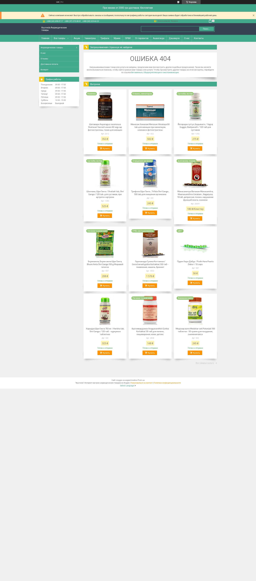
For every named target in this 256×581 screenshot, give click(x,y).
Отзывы (44, 59)
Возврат (44, 70)
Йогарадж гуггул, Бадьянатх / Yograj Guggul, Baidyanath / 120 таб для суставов (195, 127)
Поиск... (206, 29)
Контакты (199, 38)
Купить (106, 148)
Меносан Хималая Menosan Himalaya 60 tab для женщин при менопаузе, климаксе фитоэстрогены (150, 127)
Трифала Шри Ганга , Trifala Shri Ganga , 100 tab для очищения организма (150, 192)
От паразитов (141, 38)
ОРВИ (128, 38)
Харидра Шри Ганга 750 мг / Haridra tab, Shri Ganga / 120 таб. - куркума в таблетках (105, 331)
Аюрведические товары (52, 47)
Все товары (59, 38)
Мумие (117, 38)
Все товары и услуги (205, 363)
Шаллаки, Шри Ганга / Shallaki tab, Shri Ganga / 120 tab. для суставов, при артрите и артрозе (105, 194)
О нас (186, 38)
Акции (77, 38)
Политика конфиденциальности (167, 383)
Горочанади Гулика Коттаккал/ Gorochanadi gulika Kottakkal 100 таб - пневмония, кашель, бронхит (150, 264)
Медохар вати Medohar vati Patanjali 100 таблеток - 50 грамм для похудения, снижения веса (195, 331)
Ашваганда (158, 38)
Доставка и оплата (49, 64)
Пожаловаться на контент (141, 383)
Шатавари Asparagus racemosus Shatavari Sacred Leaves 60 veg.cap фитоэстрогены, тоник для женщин (105, 127)
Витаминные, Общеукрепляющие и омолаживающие (155, 72)
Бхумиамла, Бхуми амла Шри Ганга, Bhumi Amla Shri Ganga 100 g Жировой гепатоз (105, 264)
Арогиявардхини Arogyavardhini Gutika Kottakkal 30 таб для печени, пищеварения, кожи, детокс (150, 331)
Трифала (104, 38)
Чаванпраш (90, 38)
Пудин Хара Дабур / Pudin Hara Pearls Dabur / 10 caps (195, 262)
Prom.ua (141, 380)
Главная (45, 38)
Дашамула (174, 38)
